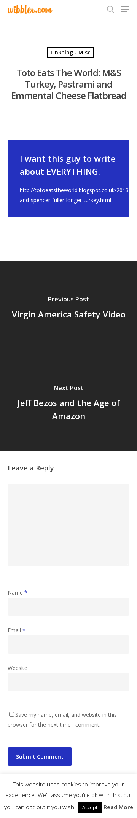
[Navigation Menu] (125, 9)
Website (17, 667)
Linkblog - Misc (70, 52)
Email (16, 630)
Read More (118, 807)
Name (17, 592)
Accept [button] (89, 807)
